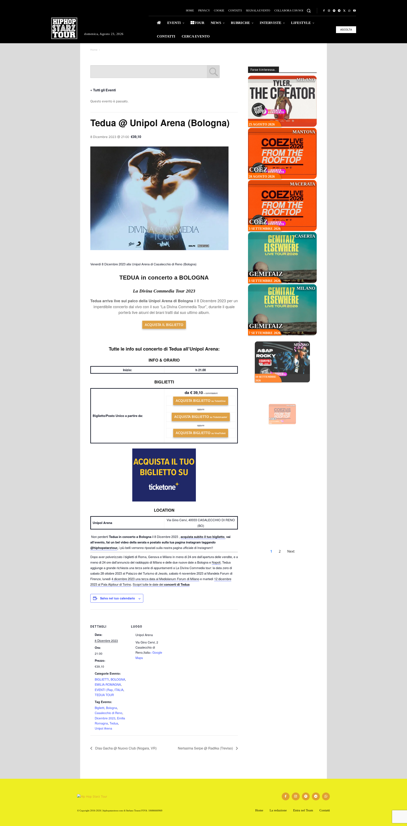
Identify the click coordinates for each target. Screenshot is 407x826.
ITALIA (118, 690)
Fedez (260, 477)
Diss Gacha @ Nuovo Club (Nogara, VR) (125, 748)
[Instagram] (329, 10)
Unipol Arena (103, 728)
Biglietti (99, 708)
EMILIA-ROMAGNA (108, 684)
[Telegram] (339, 10)
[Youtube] (354, 10)
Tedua (114, 723)
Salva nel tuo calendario (117, 598)
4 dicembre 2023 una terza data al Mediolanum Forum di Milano (155, 579)
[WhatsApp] (349, 10)
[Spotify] (334, 10)
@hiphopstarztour (103, 547)
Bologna (111, 708)
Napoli (216, 562)
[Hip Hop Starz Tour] (64, 28)
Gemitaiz (266, 273)
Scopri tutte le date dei (161, 584)
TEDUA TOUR (104, 695)
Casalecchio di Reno (108, 713)
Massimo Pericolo (266, 531)
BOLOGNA (118, 679)
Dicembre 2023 (105, 718)
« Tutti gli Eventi (103, 90)
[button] (309, 11)
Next (291, 551)
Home (94, 50)
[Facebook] (323, 10)
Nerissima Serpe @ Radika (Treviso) (206, 748)
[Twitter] (344, 10)
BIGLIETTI (102, 679)
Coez (258, 169)
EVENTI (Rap (104, 690)
